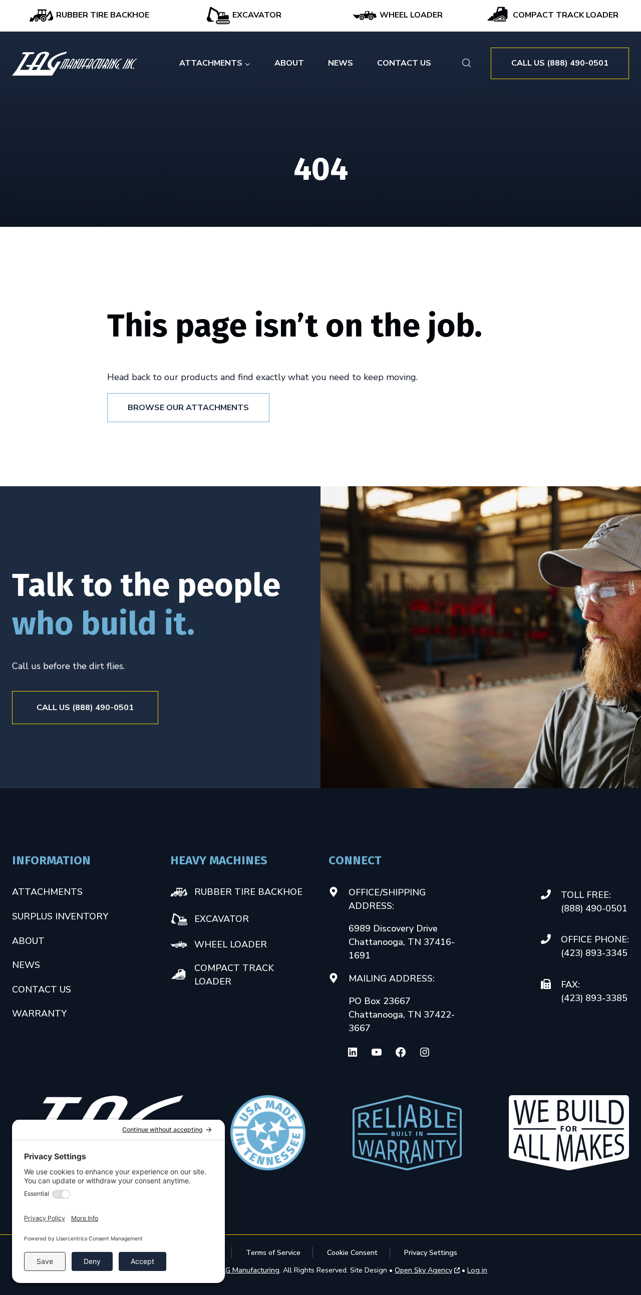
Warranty (39, 1014)
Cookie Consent (352, 1252)
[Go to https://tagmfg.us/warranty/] (407, 1132)
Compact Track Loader (564, 15)
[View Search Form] (466, 63)
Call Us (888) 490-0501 (559, 63)
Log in (477, 1270)
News (340, 63)
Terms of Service (273, 1252)
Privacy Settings (430, 1252)
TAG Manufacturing (247, 1270)
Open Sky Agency (423, 1270)
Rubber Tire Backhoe (101, 15)
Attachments (47, 892)
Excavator (255, 15)
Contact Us (404, 63)
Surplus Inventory (60, 916)
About (289, 63)
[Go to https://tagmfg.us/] (74, 64)
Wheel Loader (410, 15)
